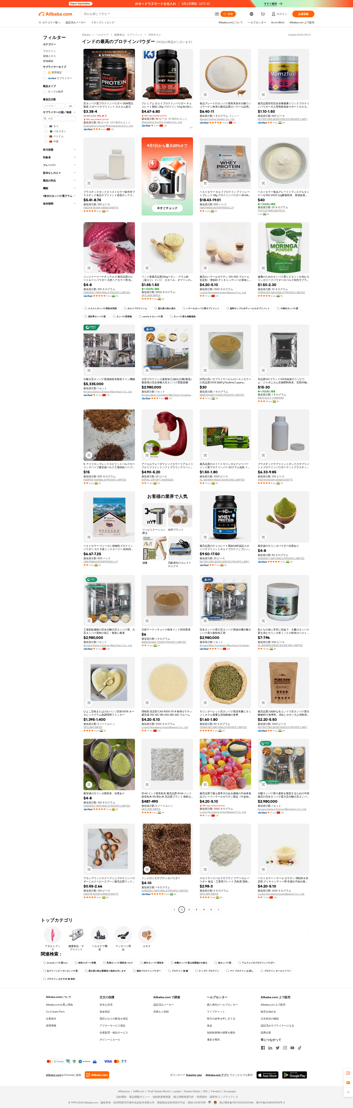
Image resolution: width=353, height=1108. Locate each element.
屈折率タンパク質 (97, 316)
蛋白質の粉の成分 (167, 308)
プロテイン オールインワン (277, 971)
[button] (217, 14)
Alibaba (86, 34)
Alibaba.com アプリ (217, 1074)
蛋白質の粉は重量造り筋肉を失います (107, 971)
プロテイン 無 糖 (180, 971)
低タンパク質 (224, 962)
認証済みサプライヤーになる (277, 1025)
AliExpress (124, 1091)
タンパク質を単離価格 (185, 316)
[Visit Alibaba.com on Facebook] (263, 1048)
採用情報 (51, 1025)
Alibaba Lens (53, 1074)
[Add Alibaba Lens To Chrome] (97, 1075)
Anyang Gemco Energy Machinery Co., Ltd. (107, 391)
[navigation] (59, 472)
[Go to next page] (218, 909)
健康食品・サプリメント (128, 34)
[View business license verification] (209, 1102)
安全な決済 (106, 1004)
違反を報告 (213, 1039)
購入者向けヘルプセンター (222, 1004)
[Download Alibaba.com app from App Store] (267, 1075)
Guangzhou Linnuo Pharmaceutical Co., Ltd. (108, 125)
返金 (209, 1025)
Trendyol (216, 1091)
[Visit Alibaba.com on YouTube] (292, 1048)
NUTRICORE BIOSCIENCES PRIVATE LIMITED (283, 119)
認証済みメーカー (163, 1004)
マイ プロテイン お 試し (242, 971)
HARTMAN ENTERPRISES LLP (217, 207)
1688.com (138, 1091)
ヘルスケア (102, 34)
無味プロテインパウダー (149, 971)
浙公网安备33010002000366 (236, 1102)
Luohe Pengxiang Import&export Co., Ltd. (223, 292)
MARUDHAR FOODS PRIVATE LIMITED (222, 394)
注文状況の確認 (270, 1018)
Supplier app (194, 1074)
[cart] (263, 14)
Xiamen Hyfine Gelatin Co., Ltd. (217, 119)
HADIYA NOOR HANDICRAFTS (100, 207)
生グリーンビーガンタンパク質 (62, 971)
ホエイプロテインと (137, 308)
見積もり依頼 (161, 1011)
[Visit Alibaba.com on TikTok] (299, 1048)
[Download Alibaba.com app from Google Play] (294, 1075)
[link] (348, 1073)
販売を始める (268, 1011)
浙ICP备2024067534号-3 (270, 1102)
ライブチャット (216, 1011)
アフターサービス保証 (112, 1025)
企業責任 (51, 1018)
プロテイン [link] (154, 34)
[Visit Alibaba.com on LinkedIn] (270, 1048)
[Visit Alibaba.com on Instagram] (285, 1048)
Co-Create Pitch (55, 1011)
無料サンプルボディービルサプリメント (250, 308)
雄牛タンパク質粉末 (154, 962)
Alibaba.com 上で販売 (273, 1004)
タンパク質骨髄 (124, 316)
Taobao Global (192, 1091)
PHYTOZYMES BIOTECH (271, 210)
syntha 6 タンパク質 (152, 316)
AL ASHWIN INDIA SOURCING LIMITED (222, 479)
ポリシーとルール (110, 1039)
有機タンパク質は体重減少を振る (190, 962)
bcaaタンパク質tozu (57, 962)
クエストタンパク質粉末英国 (102, 308)
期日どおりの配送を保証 (114, 1018)
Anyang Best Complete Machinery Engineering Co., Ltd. (167, 394)
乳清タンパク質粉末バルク (120, 962)
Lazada (177, 1091)
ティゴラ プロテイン (209, 971)
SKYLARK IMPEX (151, 295)
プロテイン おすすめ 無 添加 (61, 979)
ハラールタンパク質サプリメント (202, 308)
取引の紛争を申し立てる (221, 1018)
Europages (230, 1091)
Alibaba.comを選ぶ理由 (59, 1004)
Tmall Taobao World (158, 1091)
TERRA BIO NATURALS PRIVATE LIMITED (281, 292)
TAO (205, 1091)
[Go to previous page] (174, 909)
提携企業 (266, 1032)
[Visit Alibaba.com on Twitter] (277, 1048)
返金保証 (105, 1011)
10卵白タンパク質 (289, 308)
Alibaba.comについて (58, 996)
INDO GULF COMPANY (271, 397)
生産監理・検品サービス (114, 1032)
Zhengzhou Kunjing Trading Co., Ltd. (162, 122)
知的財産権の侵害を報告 (221, 1032)
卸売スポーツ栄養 (87, 962)
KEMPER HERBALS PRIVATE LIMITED (104, 479)
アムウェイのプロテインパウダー (258, 962)
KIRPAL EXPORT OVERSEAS (157, 479)
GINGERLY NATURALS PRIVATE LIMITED (106, 292)
